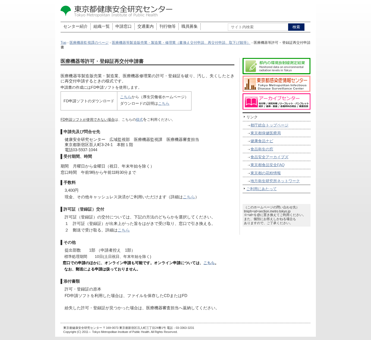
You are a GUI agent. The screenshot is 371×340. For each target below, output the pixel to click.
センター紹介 (75, 26)
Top (63, 43)
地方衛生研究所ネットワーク (275, 181)
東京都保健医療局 (265, 133)
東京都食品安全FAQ (267, 165)
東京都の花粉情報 (265, 173)
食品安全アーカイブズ (269, 157)
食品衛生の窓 (261, 149)
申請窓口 (123, 26)
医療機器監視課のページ (89, 43)
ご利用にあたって (261, 189)
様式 (139, 120)
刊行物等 (167, 26)
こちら (125, 97)
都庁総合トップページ (269, 125)
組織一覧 (101, 26)
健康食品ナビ (261, 141)
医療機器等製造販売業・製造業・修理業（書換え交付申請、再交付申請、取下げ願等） (181, 43)
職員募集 (189, 26)
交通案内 (145, 26)
